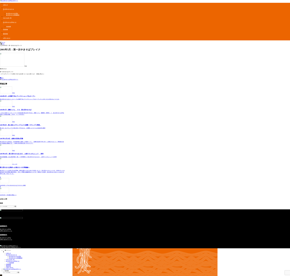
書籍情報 (8, 266)
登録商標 (8, 264)
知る (2, 78)
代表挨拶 (11, 262)
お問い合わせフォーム (6, 230)
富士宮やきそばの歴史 (15, 256)
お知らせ (8, 253)
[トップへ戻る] (1, 275)
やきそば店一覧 (10, 259)
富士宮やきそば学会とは (12, 261)
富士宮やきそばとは (11, 254)
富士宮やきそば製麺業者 (15, 258)
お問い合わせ (9, 267)
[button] (15, 206)
